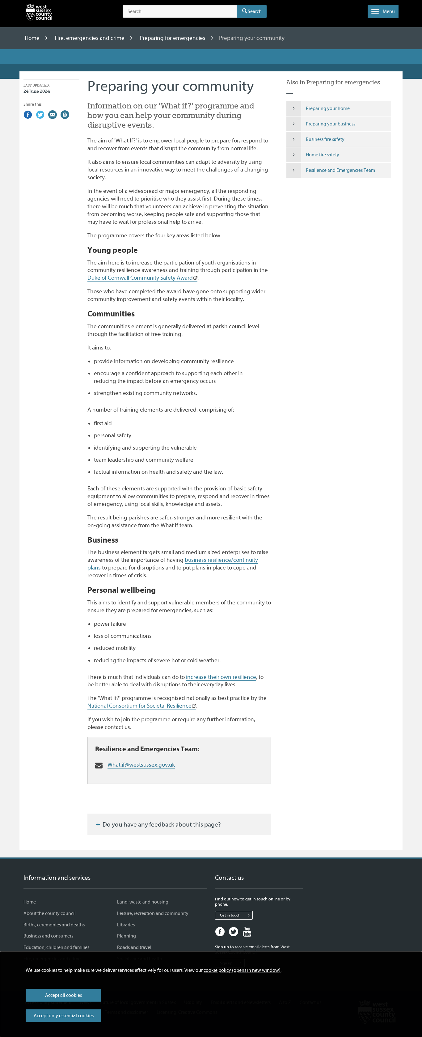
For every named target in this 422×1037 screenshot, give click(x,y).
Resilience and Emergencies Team (340, 170)
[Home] (38, 13)
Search (255, 11)
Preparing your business (330, 124)
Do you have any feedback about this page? (161, 824)
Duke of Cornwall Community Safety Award (140, 277)
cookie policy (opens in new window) (242, 970)
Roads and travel (134, 947)
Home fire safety (322, 155)
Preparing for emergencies (173, 38)
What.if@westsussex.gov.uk (141, 764)
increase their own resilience (221, 677)
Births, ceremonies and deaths (54, 925)
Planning (126, 936)
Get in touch (230, 915)
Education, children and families (56, 947)
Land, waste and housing (142, 902)
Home (33, 38)
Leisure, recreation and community (152, 913)
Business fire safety (325, 139)
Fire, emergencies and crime (90, 38)
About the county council (49, 913)
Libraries (126, 925)
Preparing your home (328, 108)
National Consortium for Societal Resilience (139, 705)
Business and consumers (48, 936)
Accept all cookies (63, 995)
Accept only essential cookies (64, 1015)
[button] (383, 11)
